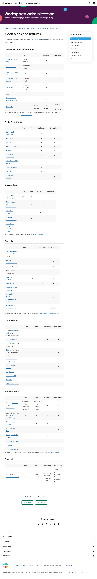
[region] (34, 82)
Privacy (31, 565)
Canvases (9, 87)
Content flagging (12, 449)
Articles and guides (33, 3)
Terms (38, 565)
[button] (27, 502)
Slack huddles (11, 67)
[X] (50, 524)
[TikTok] (58, 524)
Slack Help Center (11, 28)
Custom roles (10, 445)
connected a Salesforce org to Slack (49, 313)
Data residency (11, 340)
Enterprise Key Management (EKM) (11, 307)
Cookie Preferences (48, 565)
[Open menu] (94, 3)
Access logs (10, 284)
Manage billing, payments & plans (47, 28)
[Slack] (7, 565)
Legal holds (10, 372)
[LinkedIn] (38, 524)
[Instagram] (42, 524)
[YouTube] (54, 524)
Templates (9, 107)
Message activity (12, 435)
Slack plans (37, 40)
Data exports (10, 344)
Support (74, 59)
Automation (75, 45)
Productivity (75, 39)
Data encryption (12, 251)
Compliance (75, 52)
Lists (7, 94)
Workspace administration (27, 28)
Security (73, 49)
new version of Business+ (37, 234)
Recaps (8, 142)
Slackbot (9, 171)
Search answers (11, 167)
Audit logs (9, 380)
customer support (12, 477)
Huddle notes (11, 138)
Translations (10, 150)
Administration (76, 55)
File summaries (11, 146)
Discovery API (11, 376)
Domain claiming (12, 441)
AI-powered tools (76, 42)
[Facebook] (46, 524)
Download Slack (19, 565)
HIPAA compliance (12, 384)
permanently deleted (26, 115)
